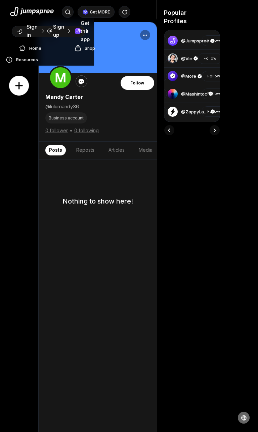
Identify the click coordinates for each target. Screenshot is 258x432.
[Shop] (80, 48)
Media (146, 150)
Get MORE (100, 11)
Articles (117, 150)
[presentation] (169, 130)
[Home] (24, 48)
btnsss (196, 21)
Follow (137, 82)
